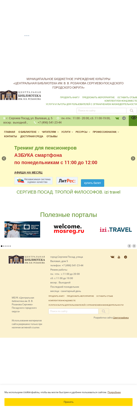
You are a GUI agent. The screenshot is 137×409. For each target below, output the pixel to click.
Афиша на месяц (28, 172)
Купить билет (92, 183)
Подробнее (114, 392)
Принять (68, 401)
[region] (68, 397)
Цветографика (121, 317)
